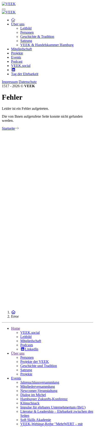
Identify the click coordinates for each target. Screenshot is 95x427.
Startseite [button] (8, 128)
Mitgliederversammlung (37, 386)
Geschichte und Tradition (38, 366)
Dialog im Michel (33, 395)
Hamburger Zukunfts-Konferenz (44, 399)
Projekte (17, 53)
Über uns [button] (17, 24)
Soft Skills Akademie (35, 420)
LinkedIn (31, 349)
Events (16, 57)
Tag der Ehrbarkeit (24, 74)
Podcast (16, 61)
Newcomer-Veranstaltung (38, 391)
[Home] (13, 312)
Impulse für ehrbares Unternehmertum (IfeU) (53, 407)
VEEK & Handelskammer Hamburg (47, 45)
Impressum (10, 82)
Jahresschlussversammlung (39, 382)
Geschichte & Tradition (37, 37)
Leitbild (26, 28)
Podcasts (26, 345)
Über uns (17, 353)
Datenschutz (28, 82)
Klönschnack (29, 403)
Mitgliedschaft (21, 49)
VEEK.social (20, 66)
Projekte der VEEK (34, 362)
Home (15, 328)
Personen (27, 32)
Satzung (26, 41)
